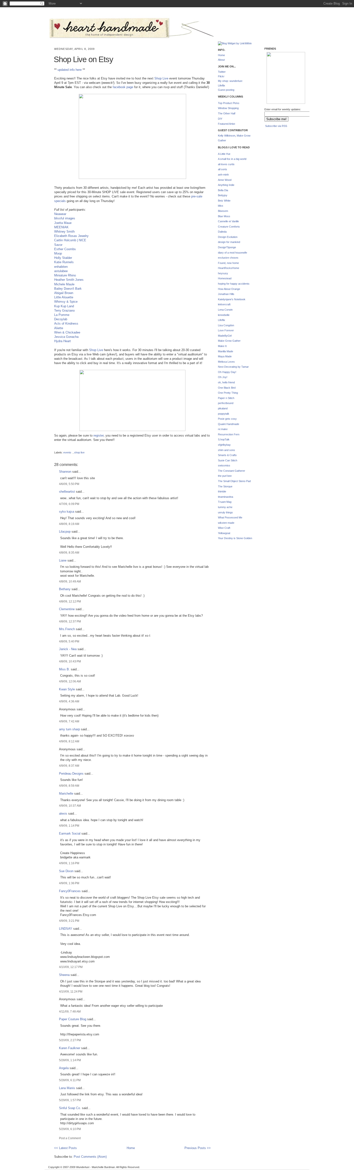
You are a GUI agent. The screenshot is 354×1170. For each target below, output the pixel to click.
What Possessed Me (230, 517)
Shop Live (161, 78)
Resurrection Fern (228, 434)
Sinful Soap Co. (70, 1108)
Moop (58, 253)
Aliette (58, 328)
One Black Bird (227, 387)
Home (131, 1148)
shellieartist (67, 491)
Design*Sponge (227, 247)
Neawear (60, 214)
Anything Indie (226, 184)
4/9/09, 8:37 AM (69, 765)
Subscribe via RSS (276, 125)
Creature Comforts (229, 226)
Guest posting (226, 89)
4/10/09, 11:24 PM (70, 991)
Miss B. (64, 669)
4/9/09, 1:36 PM (69, 883)
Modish (274, 59)
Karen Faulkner (69, 1048)
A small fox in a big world (232, 158)
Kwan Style (67, 689)
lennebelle (223, 315)
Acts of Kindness (66, 323)
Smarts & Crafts (227, 455)
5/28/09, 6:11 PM (70, 1080)
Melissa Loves (226, 361)
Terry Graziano (64, 310)
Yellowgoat (224, 533)
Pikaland (274, 96)
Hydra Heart (62, 341)
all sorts (222, 169)
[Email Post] (54, 448)
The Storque (225, 486)
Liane (62, 560)
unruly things (225, 512)
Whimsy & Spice (66, 301)
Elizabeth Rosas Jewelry (71, 236)
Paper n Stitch (226, 398)
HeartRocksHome (228, 268)
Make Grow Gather (229, 340)
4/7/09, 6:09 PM (69, 503)
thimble (222, 491)
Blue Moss (224, 216)
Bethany (65, 589)
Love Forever (226, 330)
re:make (223, 429)
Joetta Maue (63, 223)
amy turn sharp (70, 729)
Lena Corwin (225, 309)
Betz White (224, 200)
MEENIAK (61, 227)
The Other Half (226, 113)
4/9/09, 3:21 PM (69, 920)
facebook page (123, 87)
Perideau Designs (71, 773)
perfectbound (225, 403)
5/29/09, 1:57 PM (70, 1100)
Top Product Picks (228, 103)
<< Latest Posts (65, 1148)
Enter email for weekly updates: (282, 109)
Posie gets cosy (227, 418)
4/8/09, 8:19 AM (69, 523)
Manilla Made (225, 351)
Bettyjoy (222, 195)
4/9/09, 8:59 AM (69, 785)
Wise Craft (224, 527)
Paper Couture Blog (72, 1019)
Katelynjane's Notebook (231, 299)
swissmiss (224, 465)
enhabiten (61, 266)
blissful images (64, 218)
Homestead (224, 278)
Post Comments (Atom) (90, 1156)
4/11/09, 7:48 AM (70, 1011)
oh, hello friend (226, 382)
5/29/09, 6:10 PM (70, 1129)
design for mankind (229, 242)
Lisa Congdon (226, 325)
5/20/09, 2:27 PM (70, 1040)
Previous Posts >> (197, 1148)
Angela (64, 1068)
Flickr (221, 76)
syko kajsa (66, 511)
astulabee (61, 271)
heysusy (223, 273)
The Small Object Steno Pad (234, 481)
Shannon (65, 471)
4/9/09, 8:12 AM (69, 741)
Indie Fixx (274, 71)
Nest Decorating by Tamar (233, 366)
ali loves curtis (226, 164)
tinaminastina (225, 496)
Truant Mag (224, 501)
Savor (58, 245)
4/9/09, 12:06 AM (70, 681)
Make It (222, 346)
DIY (220, 118)
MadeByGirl (225, 335)
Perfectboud (293, 97)
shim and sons (226, 450)
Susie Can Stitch (227, 460)
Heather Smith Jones (69, 279)
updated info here (70, 70)
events (67, 452)
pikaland (223, 408)
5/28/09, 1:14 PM (70, 1060)
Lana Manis (67, 1088)
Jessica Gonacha (66, 337)
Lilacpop (65, 531)
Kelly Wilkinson (226, 135)
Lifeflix (221, 85)
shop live (79, 452)
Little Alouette (63, 297)
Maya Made (225, 356)
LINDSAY (65, 928)
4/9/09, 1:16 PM (69, 863)
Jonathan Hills (226, 294)
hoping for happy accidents (233, 283)
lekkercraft (224, 304)
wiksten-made (226, 522)
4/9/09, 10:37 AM (70, 805)
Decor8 (293, 73)
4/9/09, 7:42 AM (69, 721)
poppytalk (223, 413)
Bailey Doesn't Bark (68, 288)
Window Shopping (228, 108)
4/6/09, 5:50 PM (69, 483)
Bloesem (223, 210)
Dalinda (222, 231)
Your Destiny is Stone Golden (235, 538)
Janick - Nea (68, 649)
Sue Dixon (66, 871)
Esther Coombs (65, 249)
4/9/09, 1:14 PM (69, 825)
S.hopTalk (223, 439)
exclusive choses (228, 257)
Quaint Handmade (228, 424)
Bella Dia (223, 190)
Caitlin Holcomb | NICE (70, 240)
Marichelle (66, 793)
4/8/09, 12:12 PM (70, 601)
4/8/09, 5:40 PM (69, 641)
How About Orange (229, 289)
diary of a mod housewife (232, 252)
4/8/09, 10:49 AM (70, 581)
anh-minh (223, 174)
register (98, 435)
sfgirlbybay (224, 444)
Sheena (64, 975)
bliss (220, 205)
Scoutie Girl (274, 82)
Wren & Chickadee (67, 332)
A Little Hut (224, 153)
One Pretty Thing (228, 392)
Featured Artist (226, 123)
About (221, 59)
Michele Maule (64, 284)
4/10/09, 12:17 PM (71, 966)
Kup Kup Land (64, 306)
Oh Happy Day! (227, 372)
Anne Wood (224, 179)
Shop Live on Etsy (83, 59)
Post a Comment (70, 1138)
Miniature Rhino (65, 275)
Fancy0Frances (70, 891)
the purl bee (225, 475)
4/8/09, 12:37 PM (70, 621)
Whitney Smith (64, 231)
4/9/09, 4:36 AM (69, 701)
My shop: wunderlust (230, 80)
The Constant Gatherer (231, 470)
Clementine (67, 609)
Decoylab (60, 319)
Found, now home (228, 262)
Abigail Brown (63, 293)
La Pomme (61, 315)
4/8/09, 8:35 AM (69, 552)
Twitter (222, 71)
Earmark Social (69, 833)
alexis (63, 813)
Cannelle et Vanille (228, 221)
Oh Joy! (222, 377)
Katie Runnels (64, 262)
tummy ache (225, 507)
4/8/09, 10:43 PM (70, 661)
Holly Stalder (63, 258)
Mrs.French (67, 629)
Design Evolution (227, 236)
